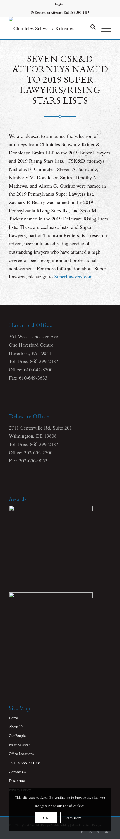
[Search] (90, 28)
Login (59, 4)
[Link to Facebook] (82, 832)
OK (45, 817)
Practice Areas (19, 744)
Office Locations (21, 753)
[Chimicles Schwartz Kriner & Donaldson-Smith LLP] (49, 28)
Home (13, 717)
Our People (17, 735)
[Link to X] (98, 832)
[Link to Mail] (107, 832)
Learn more (72, 817)
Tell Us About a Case (24, 762)
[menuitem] (58, 4)
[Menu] (103, 28)
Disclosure (17, 780)
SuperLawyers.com (73, 276)
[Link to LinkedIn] (90, 832)
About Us (16, 726)
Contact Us (17, 771)
